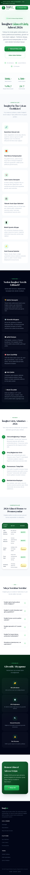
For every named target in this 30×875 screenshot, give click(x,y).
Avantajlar (4, 824)
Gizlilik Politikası (6, 854)
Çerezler (15, 871)
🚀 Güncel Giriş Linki (15, 49)
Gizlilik (10, 871)
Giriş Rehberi (5, 827)
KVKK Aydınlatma (6, 857)
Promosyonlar (5, 845)
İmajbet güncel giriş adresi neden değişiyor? (14, 603)
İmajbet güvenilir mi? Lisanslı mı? (14, 627)
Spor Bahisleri (5, 839)
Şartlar (19, 871)
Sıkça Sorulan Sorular (7, 830)
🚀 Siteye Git (12, 788)
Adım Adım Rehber (15, 55)
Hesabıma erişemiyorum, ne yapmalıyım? (14, 643)
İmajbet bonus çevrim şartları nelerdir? (14, 619)
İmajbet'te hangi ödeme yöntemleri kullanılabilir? (14, 635)
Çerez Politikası (6, 860)
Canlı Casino (5, 842)
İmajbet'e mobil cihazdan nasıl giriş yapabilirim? (14, 611)
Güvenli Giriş (22, 7)
